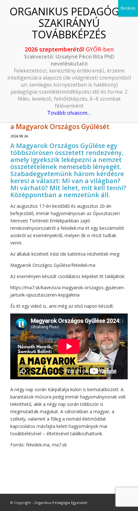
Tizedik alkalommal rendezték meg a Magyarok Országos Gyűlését (67, 122)
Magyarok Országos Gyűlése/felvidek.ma (52, 265)
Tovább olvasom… (69, 112)
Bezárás (128, 8)
